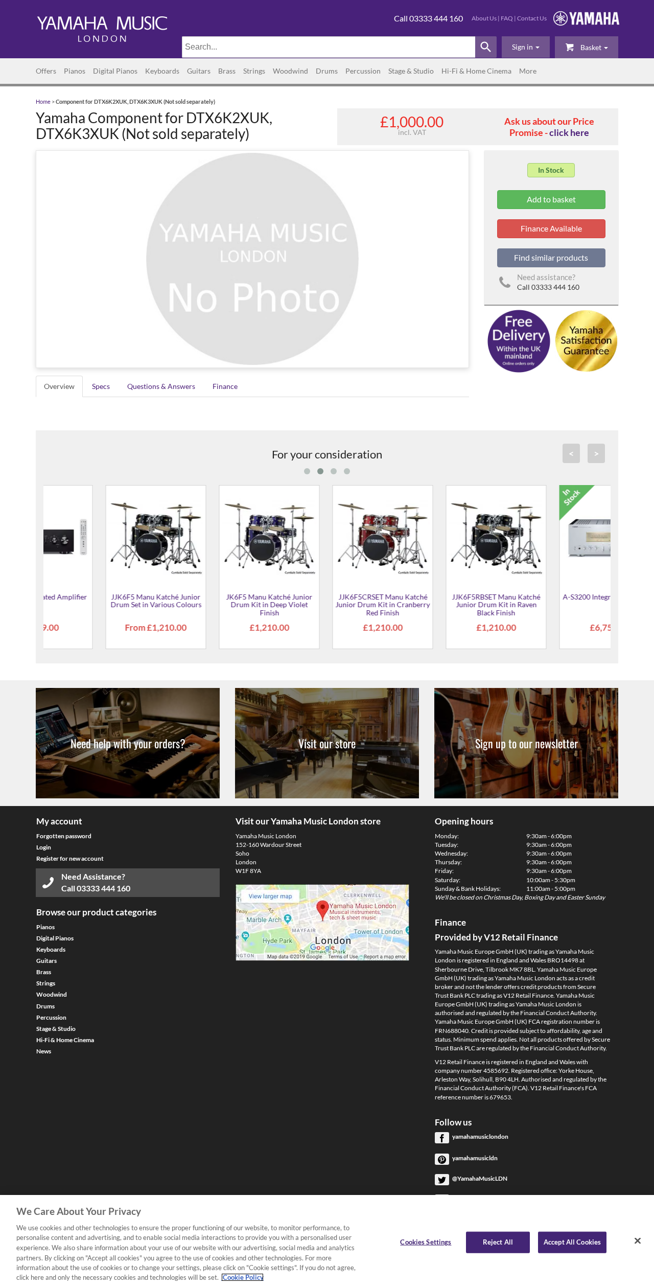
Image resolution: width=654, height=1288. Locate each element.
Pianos (74, 70)
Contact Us (532, 18)
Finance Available (551, 228)
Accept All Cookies (572, 1242)
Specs (101, 386)
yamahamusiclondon (480, 1136)
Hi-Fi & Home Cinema (476, 70)
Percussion (363, 70)
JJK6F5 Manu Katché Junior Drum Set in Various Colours (100, 600)
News (43, 1051)
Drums (327, 70)
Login (43, 847)
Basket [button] (591, 47)
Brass (227, 70)
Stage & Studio (411, 70)
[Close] (637, 1240)
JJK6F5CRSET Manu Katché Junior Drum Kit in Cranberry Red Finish (326, 604)
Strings (254, 70)
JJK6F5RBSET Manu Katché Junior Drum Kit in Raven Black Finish (440, 604)
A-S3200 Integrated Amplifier (553, 596)
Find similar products (551, 257)
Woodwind (290, 70)
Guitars (199, 70)
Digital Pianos (115, 70)
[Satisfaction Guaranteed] (585, 340)
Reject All (498, 1242)
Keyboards (162, 70)
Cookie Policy (242, 1277)
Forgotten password (63, 836)
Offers (46, 70)
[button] (526, 47)
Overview (59, 386)
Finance (225, 386)
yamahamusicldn (475, 1158)
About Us (484, 18)
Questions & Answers (161, 386)
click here (569, 132)
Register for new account (70, 858)
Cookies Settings (425, 1242)
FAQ (507, 18)
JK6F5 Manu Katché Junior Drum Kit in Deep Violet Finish (213, 604)
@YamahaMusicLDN (479, 1178)
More (527, 70)
